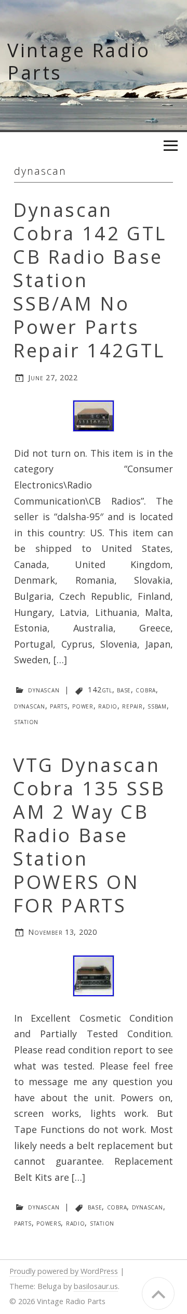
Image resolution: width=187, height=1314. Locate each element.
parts (59, 706)
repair (132, 706)
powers (48, 1223)
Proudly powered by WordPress (63, 1271)
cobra (146, 689)
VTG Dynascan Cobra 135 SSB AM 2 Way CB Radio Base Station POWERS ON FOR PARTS (89, 835)
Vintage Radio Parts (79, 61)
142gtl (100, 689)
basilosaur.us (96, 1286)
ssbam (157, 706)
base (124, 689)
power (83, 706)
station (26, 721)
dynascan (43, 689)
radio (107, 706)
